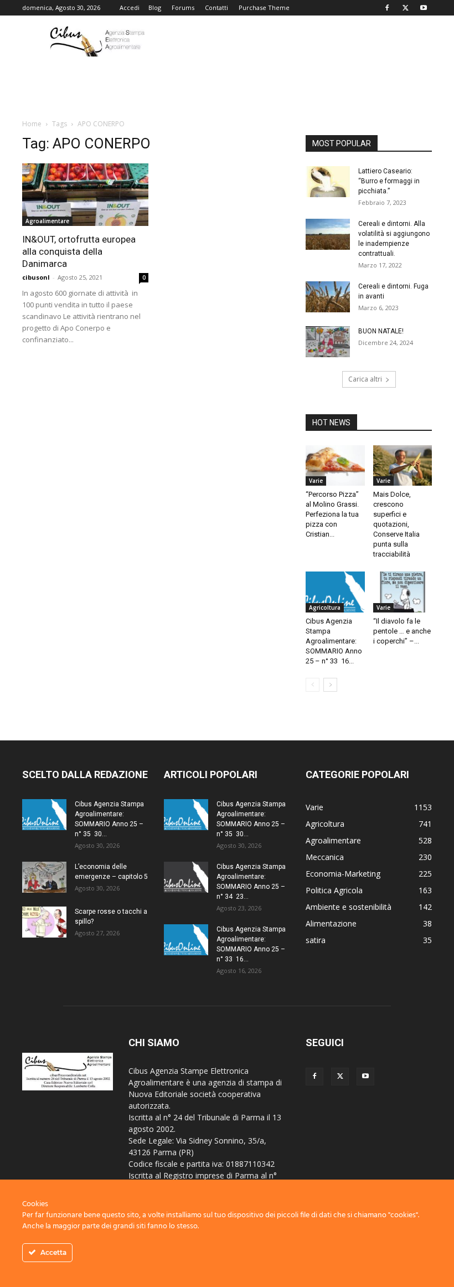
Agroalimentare (47, 221)
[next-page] (330, 685)
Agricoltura (325, 607)
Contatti (216, 7)
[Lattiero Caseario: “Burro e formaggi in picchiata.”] (328, 181)
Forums (183, 7)
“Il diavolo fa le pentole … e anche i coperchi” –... (402, 631)
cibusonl (36, 277)
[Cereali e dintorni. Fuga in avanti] (328, 296)
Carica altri (365, 379)
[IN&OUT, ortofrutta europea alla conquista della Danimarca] (85, 194)
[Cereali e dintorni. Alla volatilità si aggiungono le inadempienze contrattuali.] (328, 234)
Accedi (130, 7)
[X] (405, 8)
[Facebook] (387, 8)
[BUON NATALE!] (328, 341)
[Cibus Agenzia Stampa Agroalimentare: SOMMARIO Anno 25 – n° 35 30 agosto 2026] (44, 814)
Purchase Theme (264, 7)
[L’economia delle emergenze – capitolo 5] (44, 877)
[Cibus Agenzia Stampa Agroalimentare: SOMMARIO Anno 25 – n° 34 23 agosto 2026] (186, 877)
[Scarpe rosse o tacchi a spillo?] (44, 922)
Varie (316, 481)
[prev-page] (312, 685)
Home (32, 123)
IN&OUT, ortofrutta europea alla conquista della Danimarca (79, 251)
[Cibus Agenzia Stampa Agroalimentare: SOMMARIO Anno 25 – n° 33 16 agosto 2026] (335, 592)
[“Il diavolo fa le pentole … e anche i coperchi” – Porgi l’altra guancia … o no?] (402, 592)
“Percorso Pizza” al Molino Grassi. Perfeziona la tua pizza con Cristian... (332, 514)
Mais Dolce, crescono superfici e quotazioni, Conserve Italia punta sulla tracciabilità (396, 524)
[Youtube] (423, 8)
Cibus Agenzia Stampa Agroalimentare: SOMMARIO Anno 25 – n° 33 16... (334, 641)
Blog (154, 7)
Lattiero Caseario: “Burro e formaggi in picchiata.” (389, 181)
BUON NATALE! (381, 331)
